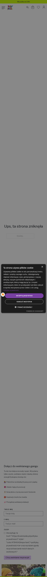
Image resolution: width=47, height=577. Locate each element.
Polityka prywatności (11, 290)
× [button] (42, 267)
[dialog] (23, 288)
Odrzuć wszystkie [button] (24, 302)
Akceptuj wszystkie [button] (24, 296)
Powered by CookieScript (34, 311)
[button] (23, 307)
